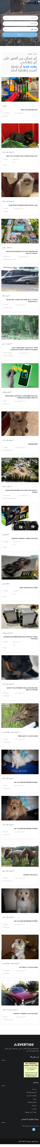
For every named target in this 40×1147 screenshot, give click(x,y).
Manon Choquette (8, 356)
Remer (5, 159)
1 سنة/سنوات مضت (20, 693)
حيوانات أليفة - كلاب (7, 152)
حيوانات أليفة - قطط (7, 201)
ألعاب (3, 106)
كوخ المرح (4, 116)
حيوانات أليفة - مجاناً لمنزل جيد (10, 732)
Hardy (5, 1017)
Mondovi (6, 693)
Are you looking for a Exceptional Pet (22, 156)
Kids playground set (29, 110)
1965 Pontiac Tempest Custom (25, 1013)
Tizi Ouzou (6, 113)
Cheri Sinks (7, 788)
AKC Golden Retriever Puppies (26, 782)
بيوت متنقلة (5, 296)
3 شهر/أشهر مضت (19, 113)
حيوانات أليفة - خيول (7, 871)
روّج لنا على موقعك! (30, 1112)
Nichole (6, 211)
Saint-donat (7, 256)
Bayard (6, 785)
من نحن (34, 1089)
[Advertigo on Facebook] (33, 1129)
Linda (5, 165)
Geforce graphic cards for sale (25, 538)
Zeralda (6, 541)
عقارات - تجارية (6, 247)
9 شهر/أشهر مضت (18, 208)
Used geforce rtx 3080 (28, 588)
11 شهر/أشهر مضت (21, 447)
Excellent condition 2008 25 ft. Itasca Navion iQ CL (22, 300)
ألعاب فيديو (5, 584)
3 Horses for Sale (30, 875)
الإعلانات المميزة (31, 1095)
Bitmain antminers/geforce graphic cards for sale (21, 638)
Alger (5, 401)
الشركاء (34, 1105)
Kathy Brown (7, 742)
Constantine (7, 970)
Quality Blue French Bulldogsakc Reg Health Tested (22, 689)
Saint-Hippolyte (8, 353)
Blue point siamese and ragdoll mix (23, 205)
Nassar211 (7, 404)
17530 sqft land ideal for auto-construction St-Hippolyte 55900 (24, 349)
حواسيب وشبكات (6, 633)
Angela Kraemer (8, 450)
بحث (19, 34)
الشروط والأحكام (31, 1092)
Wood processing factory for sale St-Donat (22, 491)
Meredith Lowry (8, 307)
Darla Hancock (8, 881)
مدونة (34, 1099)
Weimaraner (33, 444)
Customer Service (8, 1019)
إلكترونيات (5, 534)
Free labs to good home (28, 736)
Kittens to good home (28, 967)
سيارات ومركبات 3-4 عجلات (9, 1009)
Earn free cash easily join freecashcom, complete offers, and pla (21, 397)
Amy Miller (6, 973)
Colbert (6, 208)
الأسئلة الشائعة (32, 1102)
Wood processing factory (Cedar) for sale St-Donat (22, 252)
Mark (5, 547)
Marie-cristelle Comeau (10, 259)
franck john (7, 696)
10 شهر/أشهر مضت (23, 353)
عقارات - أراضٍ (6, 344)
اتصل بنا (34, 1109)
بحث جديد (30, 66)
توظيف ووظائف (6, 392)
